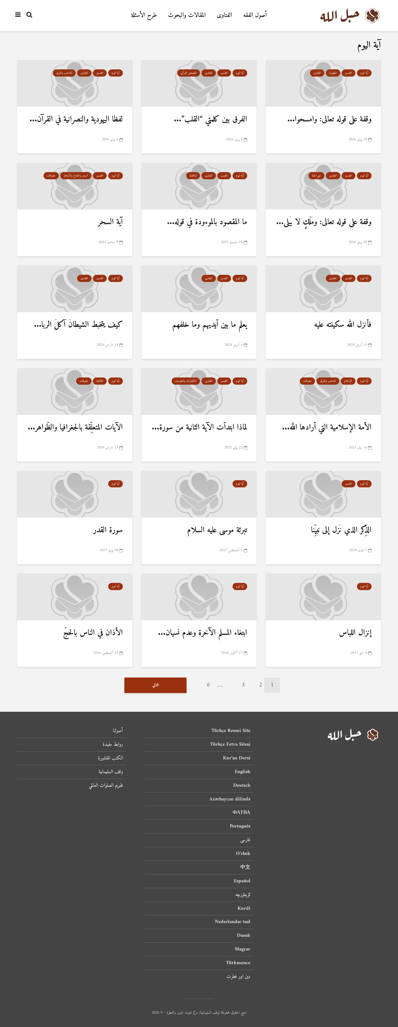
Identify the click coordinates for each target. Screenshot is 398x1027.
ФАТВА (241, 812)
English (242, 771)
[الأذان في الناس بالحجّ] (74, 597)
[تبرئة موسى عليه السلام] (199, 494)
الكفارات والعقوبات (186, 381)
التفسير (348, 73)
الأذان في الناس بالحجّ (93, 632)
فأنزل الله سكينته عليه (343, 324)
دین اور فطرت (238, 976)
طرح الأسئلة (144, 15)
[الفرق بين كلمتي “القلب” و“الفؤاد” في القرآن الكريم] (199, 83)
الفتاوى (224, 15)
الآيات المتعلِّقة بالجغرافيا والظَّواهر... (75, 427)
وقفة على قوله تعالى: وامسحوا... (329, 119)
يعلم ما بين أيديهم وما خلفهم (209, 324)
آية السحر (110, 222)
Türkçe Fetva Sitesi (230, 744)
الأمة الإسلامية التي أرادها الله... (327, 427)
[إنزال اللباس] (323, 597)
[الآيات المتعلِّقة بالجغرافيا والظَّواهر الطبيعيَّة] (74, 391)
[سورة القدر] (74, 494)
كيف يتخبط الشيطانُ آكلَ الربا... (78, 324)
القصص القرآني (189, 73)
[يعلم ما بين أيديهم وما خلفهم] (199, 289)
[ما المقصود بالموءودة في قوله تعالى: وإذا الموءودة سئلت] (199, 186)
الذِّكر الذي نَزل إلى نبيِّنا (341, 530)
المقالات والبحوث (187, 15)
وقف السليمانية (111, 771)
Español (242, 881)
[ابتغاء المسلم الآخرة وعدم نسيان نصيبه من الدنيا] (199, 597)
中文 (245, 867)
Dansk (243, 935)
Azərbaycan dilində (229, 799)
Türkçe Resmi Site (230, 731)
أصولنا (118, 731)
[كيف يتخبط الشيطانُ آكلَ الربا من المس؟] (74, 289)
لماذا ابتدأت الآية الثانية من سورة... (199, 427)
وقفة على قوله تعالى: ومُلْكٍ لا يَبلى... (324, 222)
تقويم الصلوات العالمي (106, 785)
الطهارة (333, 73)
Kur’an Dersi (236, 758)
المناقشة (193, 175)
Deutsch (241, 785)
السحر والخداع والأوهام (76, 175)
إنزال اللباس (355, 632)
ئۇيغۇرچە (242, 894)
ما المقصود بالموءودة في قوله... (207, 222)
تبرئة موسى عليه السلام (217, 530)
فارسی (245, 840)
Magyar (242, 949)
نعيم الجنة (316, 175)
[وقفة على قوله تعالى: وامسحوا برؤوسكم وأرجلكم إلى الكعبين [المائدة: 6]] (323, 83)
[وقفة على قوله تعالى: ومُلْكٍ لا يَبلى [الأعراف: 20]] (323, 186)
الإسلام (348, 381)
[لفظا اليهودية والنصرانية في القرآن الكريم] (74, 83)
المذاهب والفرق (64, 73)
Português (240, 826)
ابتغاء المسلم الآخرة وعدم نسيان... (202, 632)
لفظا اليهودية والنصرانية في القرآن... (76, 119)
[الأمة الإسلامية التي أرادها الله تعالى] (323, 391)
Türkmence (238, 963)
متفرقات (51, 175)
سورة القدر (108, 530)
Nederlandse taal (232, 921)
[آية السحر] (74, 186)
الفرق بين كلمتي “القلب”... (210, 119)
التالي (155, 685)
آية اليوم (364, 73)
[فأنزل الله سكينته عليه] (323, 289)
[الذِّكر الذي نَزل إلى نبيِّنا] (323, 494)
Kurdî (244, 908)
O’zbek (243, 853)
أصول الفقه (255, 15)
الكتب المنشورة (110, 758)
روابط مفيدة (113, 744)
